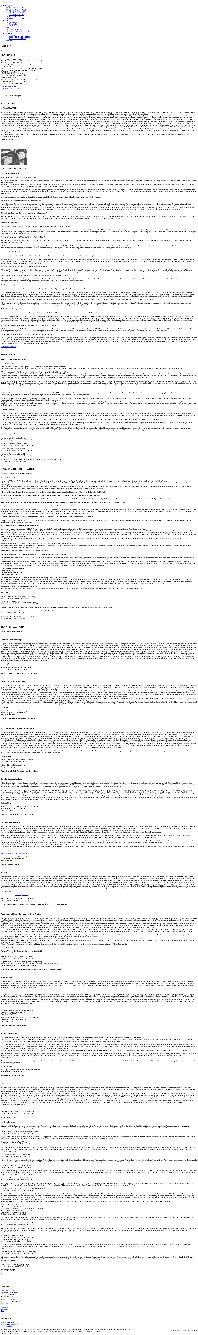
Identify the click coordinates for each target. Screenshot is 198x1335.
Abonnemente (13, 22)
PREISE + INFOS (15, 29)
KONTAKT (13, 26)
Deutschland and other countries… (12, 88)
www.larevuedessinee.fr (8, 347)
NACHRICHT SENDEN (9, 1291)
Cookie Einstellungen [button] (179, 1330)
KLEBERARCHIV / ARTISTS (19, 31)
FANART (12, 35)
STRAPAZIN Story (7, 1322)
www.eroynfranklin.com (9, 953)
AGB (2, 1311)
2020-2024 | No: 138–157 (17, 9)
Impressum (4, 1309)
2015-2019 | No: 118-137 (17, 11)
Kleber (7, 28)
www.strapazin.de (7, 1326)
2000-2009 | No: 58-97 (16, 15)
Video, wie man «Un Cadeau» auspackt (14, 853)
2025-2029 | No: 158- (16, 7)
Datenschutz (5, 1307)
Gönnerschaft (13, 24)
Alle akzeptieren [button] (192, 1330)
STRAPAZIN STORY (16, 18)
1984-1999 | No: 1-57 (16, 16)
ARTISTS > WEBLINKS (17, 39)
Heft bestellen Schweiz (8, 86)
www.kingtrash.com (21, 895)
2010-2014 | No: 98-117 (17, 13)
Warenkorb (8, 41)
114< (2, 50)
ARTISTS (8, 33)
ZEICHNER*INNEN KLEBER (20, 37)
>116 (4, 50)
